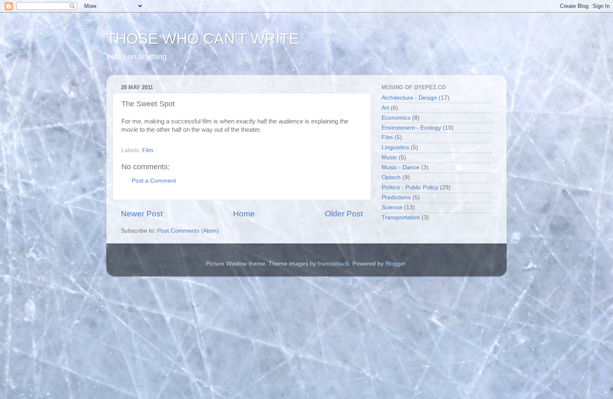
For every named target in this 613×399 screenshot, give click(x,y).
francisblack (333, 264)
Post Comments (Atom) (188, 231)
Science (392, 207)
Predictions (396, 197)
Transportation (401, 217)
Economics (396, 118)
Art (385, 108)
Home (244, 213)
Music (389, 157)
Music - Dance (401, 167)
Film (147, 150)
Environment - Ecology (411, 128)
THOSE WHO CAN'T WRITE (202, 38)
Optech (391, 177)
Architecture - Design (409, 98)
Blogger (395, 264)
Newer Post (142, 213)
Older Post (344, 213)
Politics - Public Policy (410, 187)
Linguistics (395, 147)
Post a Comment (154, 181)
